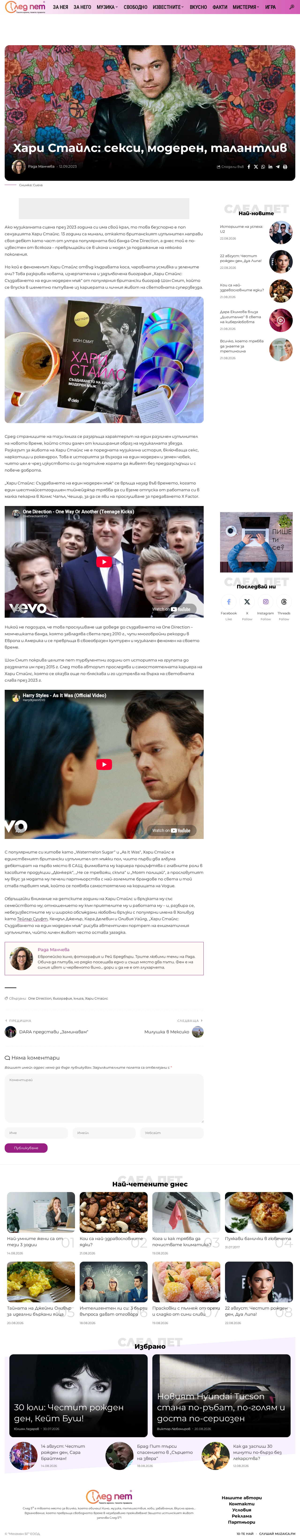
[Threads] (284, 608)
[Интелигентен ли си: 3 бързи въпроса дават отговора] (114, 1282)
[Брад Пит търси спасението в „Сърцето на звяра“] (119, 1456)
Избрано (150, 1346)
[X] (247, 608)
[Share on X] (256, 166)
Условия (241, 1510)
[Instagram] (265, 608)
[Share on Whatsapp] (263, 166)
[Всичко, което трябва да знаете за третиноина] (281, 349)
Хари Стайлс (96, 998)
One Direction (39, 998)
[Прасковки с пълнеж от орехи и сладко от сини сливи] (186, 1282)
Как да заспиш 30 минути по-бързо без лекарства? (257, 1452)
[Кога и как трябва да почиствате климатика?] (186, 1212)
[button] (291, 7)
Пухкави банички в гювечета (258, 1238)
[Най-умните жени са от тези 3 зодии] (41, 1212)
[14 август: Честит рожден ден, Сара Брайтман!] (23, 1456)
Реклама (242, 1516)
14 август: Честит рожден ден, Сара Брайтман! (63, 1452)
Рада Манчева (41, 166)
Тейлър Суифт (32, 918)
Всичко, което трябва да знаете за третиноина (242, 346)
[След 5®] (25, 7)
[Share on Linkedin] (270, 166)
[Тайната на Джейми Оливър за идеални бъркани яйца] (41, 1282)
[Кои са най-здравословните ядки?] (281, 291)
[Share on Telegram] (277, 166)
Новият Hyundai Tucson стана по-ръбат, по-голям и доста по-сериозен (221, 1407)
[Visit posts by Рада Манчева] (19, 167)
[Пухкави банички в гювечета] (259, 1212)
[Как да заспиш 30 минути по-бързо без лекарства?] (216, 1456)
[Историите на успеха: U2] (281, 232)
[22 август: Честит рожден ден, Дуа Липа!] (281, 261)
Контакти (242, 1504)
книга (78, 998)
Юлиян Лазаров (26, 1429)
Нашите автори (242, 1497)
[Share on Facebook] (248, 166)
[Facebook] (228, 608)
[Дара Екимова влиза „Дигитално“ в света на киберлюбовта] (281, 320)
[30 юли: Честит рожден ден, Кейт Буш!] (78, 1395)
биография (62, 998)
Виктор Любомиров (173, 1429)
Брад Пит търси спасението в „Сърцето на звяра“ (165, 1452)
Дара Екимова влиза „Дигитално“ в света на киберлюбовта (240, 317)
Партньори (241, 1522)
